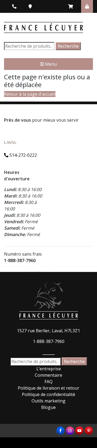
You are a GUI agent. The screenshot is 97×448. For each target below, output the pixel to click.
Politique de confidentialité (48, 394)
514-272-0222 (22, 155)
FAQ (48, 381)
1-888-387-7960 (20, 260)
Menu (50, 64)
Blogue (48, 407)
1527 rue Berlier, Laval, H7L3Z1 (48, 331)
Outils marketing (48, 401)
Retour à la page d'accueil (30, 94)
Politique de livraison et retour (48, 388)
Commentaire (48, 375)
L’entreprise (48, 369)
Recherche (68, 46)
